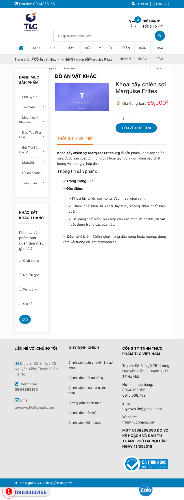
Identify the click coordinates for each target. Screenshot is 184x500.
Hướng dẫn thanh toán (84, 403)
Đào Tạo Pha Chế (30, 135)
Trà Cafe (28, 107)
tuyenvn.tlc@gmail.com (142, 408)
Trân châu (29, 183)
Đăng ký (162, 4)
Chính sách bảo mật (83, 413)
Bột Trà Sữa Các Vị (29, 150)
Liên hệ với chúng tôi (36, 348)
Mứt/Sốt (27, 162)
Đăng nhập (144, 4)
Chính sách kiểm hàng (84, 422)
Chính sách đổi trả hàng (85, 378)
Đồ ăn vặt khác (76, 76)
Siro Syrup (29, 97)
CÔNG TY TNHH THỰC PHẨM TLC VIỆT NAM (142, 351)
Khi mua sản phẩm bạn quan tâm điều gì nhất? (31, 240)
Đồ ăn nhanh (31, 173)
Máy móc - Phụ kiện (28, 120)
